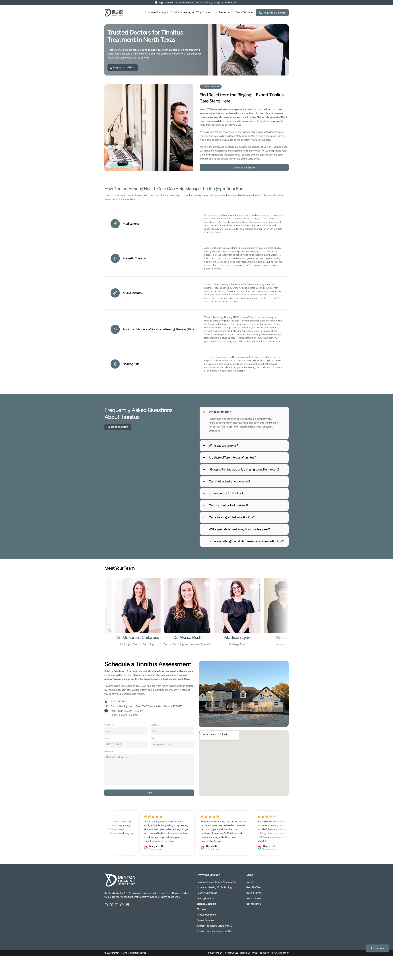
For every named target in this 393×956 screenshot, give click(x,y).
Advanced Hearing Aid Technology (214, 887)
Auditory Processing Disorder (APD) (214, 926)
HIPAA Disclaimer (279, 953)
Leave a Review (254, 893)
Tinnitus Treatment (206, 915)
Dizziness (201, 909)
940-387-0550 (118, 701)
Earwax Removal (205, 920)
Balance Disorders (206, 904)
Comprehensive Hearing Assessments (216, 882)
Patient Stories (253, 904)
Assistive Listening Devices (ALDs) (214, 931)
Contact (250, 882)
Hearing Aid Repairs (206, 893)
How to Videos (253, 898)
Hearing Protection (206, 898)
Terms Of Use (231, 953)
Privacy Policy (215, 953)
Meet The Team (254, 887)
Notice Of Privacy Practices (254, 953)
